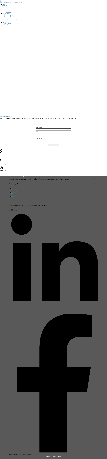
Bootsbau (4, 20)
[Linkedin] (54, 312)
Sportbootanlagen (8, 10)
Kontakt (4, 25)
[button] (0, 1)
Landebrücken (7, 6)
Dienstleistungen (5, 13)
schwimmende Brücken (9, 9)
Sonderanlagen (7, 12)
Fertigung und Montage (9, 15)
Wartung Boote (7, 17)
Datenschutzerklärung (56, 456)
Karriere (6, 24)
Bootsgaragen (7, 8)
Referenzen (4, 21)
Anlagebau (4, 5)
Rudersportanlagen (8, 11)
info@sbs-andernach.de (7, 165)
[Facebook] (54, 452)
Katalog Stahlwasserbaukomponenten (12, 19)
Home (3, 4)
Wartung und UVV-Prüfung (9, 16)
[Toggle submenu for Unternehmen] (8, 22)
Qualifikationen (7, 23)
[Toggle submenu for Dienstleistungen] (9, 13)
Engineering (6, 14)
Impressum (48, 456)
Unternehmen (5, 22)
